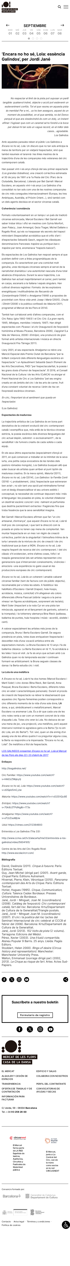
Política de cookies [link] (11, 1225)
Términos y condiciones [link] (38, 1221)
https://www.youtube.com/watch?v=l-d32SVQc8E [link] (39, 796)
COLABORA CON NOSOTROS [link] (52, 1076)
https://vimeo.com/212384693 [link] (25, 824)
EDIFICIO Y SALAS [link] (46, 1071)
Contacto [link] (6, 1221)
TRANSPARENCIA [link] (11, 1083)
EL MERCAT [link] (8, 1071)
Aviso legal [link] (19, 1221)
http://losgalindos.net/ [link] (14, 768)
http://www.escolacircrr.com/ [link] (18, 852)
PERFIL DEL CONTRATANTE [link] (51, 1083)
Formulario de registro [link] (35, 1015)
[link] (66, 1225)
